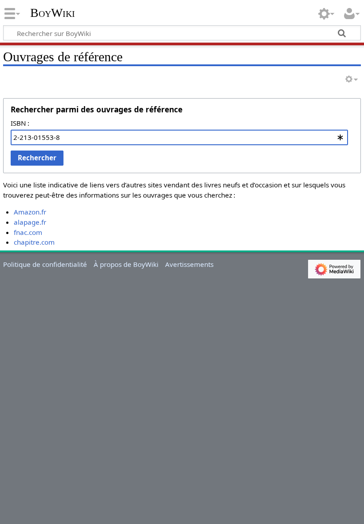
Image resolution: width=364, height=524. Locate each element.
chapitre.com (34, 242)
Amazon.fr (30, 211)
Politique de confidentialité (45, 264)
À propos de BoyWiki (126, 264)
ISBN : (20, 123)
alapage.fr (30, 222)
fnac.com (28, 232)
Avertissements (189, 264)
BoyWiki (52, 13)
